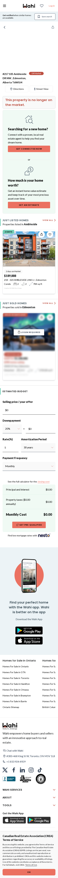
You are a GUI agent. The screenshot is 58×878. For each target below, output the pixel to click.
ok (29, 872)
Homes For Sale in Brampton (17, 695)
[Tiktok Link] (39, 770)
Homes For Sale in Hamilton (16, 683)
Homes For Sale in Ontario (16, 666)
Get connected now (29, 149)
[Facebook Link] (13, 770)
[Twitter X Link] (5, 770)
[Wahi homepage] (29, 6)
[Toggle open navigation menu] (4, 6)
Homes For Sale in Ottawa (16, 689)
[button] (29, 751)
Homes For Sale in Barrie (15, 701)
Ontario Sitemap (11, 707)
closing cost (44, 481)
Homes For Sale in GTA (14, 672)
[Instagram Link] (31, 770)
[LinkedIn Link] (22, 770)
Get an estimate (29, 205)
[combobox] (23, 447)
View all (48, 220)
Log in (52, 5)
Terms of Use (31, 865)
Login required (30, 332)
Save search (47, 16)
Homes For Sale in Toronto (16, 678)
